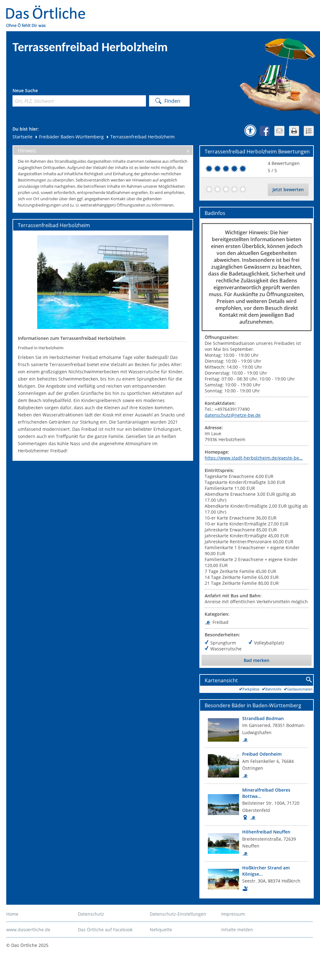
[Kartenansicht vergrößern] (309, 680)
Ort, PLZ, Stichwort (40, 91)
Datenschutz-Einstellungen (178, 914)
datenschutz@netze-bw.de (233, 415)
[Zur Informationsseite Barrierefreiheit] (250, 130)
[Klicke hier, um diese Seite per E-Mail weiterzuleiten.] (279, 131)
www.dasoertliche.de (28, 930)
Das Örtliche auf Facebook (105, 930)
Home (12, 914)
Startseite (22, 137)
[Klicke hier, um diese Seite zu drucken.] (294, 131)
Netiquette (161, 930)
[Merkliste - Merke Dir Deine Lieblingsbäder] (309, 131)
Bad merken (256, 660)
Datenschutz (91, 914)
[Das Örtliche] (48, 9)
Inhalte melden (237, 930)
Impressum (233, 914)
